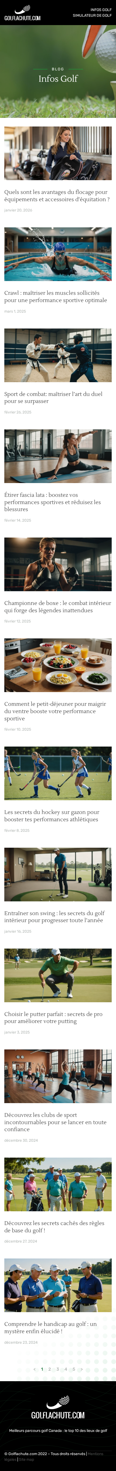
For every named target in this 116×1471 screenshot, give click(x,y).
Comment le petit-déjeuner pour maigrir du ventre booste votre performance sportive (55, 711)
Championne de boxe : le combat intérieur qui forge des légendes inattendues (57, 607)
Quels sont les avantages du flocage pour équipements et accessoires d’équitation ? (57, 196)
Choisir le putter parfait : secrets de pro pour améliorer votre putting (53, 1018)
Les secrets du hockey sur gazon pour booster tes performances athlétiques (51, 816)
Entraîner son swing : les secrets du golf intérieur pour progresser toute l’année (54, 917)
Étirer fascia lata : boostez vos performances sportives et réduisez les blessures (52, 502)
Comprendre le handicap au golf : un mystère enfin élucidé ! (50, 1328)
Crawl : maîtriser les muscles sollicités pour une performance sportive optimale (55, 297)
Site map (26, 1459)
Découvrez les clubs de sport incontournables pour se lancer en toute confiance (55, 1122)
